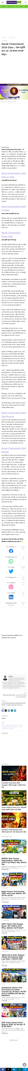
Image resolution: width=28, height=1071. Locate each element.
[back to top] (24, 1065)
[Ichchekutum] (14, 2)
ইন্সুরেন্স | (21, 6)
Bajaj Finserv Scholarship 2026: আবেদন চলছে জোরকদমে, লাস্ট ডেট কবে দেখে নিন (13, 893)
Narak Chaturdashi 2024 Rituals (10, 725)
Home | (3, 6)
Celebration (11, 37)
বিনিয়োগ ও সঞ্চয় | (10, 6)
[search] (25, 2)
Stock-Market (5, 920)
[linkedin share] (9, 711)
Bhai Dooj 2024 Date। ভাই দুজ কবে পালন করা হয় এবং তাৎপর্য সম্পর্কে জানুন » (14, 696)
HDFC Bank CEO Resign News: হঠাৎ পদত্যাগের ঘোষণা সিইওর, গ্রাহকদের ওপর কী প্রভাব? (13, 926)
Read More (21, 868)
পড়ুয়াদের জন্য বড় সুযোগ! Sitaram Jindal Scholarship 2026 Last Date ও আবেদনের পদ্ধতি (13, 957)
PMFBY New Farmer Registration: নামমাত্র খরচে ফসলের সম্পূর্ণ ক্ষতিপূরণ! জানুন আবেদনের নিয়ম (14, 861)
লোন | (17, 6)
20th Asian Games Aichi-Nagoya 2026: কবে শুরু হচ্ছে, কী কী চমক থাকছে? (13, 1024)
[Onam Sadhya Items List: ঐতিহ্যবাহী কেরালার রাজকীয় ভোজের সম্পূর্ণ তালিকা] (14, 798)
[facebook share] (3, 711)
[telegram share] (15, 711)
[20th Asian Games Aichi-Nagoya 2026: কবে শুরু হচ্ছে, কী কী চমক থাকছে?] (14, 1010)
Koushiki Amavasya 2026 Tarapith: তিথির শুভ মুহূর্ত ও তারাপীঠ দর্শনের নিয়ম (14, 785)
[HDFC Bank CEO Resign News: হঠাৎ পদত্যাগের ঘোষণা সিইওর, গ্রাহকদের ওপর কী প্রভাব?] (14, 912)
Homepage (4, 37)
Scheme (4, 854)
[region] (14, 21)
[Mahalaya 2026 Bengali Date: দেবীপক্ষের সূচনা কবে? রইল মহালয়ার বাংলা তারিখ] (14, 820)
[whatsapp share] (12, 711)
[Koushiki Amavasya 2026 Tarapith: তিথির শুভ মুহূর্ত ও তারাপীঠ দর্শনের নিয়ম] (14, 773)
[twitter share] (6, 710)
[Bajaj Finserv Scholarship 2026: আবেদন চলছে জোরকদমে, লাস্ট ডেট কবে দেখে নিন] (14, 879)
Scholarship (5, 887)
